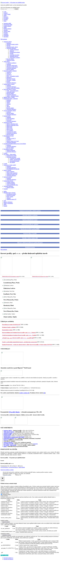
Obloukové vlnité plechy (12, 66)
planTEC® (9, 74)
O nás (5, 11)
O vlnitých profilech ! (11, 62)
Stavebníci (6, 36)
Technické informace (11, 48)
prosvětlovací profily (9, 443)
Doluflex (8, 101)
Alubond (8, 104)
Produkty (6, 13)
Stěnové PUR (9, 129)
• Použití (11, 53)
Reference (6, 17)
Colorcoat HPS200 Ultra (12, 184)
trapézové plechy (8, 430)
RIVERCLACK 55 (11, 138)
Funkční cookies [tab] (4, 520)
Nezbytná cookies (6, 494)
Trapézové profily (10, 60)
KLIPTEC (8, 139)
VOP (5, 200)
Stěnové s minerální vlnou (12, 125)
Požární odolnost (7, 28)
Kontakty (6, 19)
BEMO (8, 137)
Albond (8, 106)
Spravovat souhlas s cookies (7, 469)
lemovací (6, 439)
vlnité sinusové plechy (9, 431)
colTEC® (8, 73)
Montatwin (8, 77)
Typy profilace (9, 130)
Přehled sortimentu (10, 150)
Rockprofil (8, 120)
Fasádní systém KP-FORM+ (13, 88)
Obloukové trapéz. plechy (12, 44)
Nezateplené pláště (8, 24)
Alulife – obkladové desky (12, 96)
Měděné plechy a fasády (9, 97)
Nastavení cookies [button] (7, 474)
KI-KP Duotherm (10, 118)
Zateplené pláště (7, 23)
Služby (5, 15)
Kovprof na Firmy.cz (8, 557)
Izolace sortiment (10, 171)
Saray (7, 105)
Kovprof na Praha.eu (8, 559)
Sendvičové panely (8, 122)
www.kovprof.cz (4, 467)
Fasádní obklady (7, 26)
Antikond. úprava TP (11, 199)
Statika (5, 27)
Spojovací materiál (8, 177)
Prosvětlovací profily (11, 194)
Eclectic (8, 81)
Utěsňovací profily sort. (11, 174)
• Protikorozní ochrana (14, 52)
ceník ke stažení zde (24, 392)
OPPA (5, 204)
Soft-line (8, 45)
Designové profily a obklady (10, 70)
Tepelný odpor (7, 31)
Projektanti (6, 35)
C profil (5, 153)
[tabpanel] (30, 508)
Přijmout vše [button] (18, 474)
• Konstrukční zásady (14, 161)
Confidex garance (10, 182)
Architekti (6, 34)
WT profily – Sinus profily (10, 154)
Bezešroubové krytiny (9, 135)
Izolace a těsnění (7, 170)
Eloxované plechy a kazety (10, 89)
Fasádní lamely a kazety (9, 84)
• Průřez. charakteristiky (14, 159)
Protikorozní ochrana (8, 181)
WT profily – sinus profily (10, 445)
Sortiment (8, 43)
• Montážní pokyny (13, 56)
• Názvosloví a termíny (14, 57)
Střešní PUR (9, 126)
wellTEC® (9, 72)
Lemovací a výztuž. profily (10, 165)
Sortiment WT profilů (11, 155)
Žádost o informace (8, 202)
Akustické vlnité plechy (11, 65)
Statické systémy (10, 187)
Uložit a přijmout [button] (4, 555)
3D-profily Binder (14, 412)
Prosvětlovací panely (8, 149)
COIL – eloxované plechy (12, 90)
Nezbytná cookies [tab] (5, 493)
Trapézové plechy (8, 41)
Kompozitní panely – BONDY (11, 98)
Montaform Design (10, 78)
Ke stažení (6, 18)
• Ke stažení (12, 162)
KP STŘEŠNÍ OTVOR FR (12, 169)
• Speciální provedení (14, 55)
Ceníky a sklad (7, 14)
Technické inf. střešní (11, 131)
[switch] (1, 521)
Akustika (6, 30)
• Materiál (11, 51)
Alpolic (8, 102)
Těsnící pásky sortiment (11, 173)
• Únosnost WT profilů (14, 158)
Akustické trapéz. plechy (12, 47)
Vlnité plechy (7, 61)
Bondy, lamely (9, 196)
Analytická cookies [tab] (5, 533)
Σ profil (5, 163)
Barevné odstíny (10, 59)
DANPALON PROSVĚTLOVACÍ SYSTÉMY (15, 143)
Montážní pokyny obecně (9, 192)
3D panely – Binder (11, 80)
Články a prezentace (8, 203)
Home (5, 21)
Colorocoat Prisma (10, 183)
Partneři (5, 206)
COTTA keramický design (10, 110)
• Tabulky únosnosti (14, 49)
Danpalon (35, 443)
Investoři (6, 32)
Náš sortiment (4, 39)
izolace (5, 446)
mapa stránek (22, 467)
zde (44, 392)
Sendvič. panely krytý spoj (12, 141)
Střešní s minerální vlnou (12, 123)
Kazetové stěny (7, 116)
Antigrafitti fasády (10, 92)
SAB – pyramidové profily (12, 76)
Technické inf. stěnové (11, 133)
